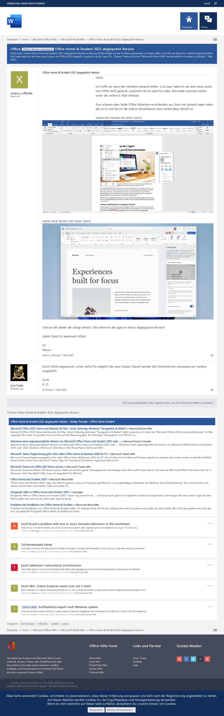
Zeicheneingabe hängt (36, 544)
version (66, 623)
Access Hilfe (95, 668)
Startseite (187, 27)
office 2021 (43, 623)
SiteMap (137, 661)
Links (135, 665)
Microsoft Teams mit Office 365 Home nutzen (36, 466)
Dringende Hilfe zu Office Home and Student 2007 (39, 492)
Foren (204, 27)
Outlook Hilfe (96, 672)
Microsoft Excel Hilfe (84, 530)
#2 (212, 389)
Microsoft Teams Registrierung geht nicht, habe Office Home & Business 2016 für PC (59, 454)
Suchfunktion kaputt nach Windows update (60, 607)
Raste (33, 551)
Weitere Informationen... (120, 709)
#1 (212, 355)
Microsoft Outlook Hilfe (86, 614)
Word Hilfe (95, 658)
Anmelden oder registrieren (26, 3)
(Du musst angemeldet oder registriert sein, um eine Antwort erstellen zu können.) (168, 402)
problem (55, 623)
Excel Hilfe (94, 661)
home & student (28, 623)
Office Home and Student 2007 (28, 479)
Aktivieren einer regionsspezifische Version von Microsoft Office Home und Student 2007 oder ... (65, 441)
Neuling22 (35, 530)
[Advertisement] (68, 97)
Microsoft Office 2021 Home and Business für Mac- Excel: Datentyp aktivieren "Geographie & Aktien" (68, 428)
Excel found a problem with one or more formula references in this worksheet (75, 524)
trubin (34, 614)
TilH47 (34, 572)
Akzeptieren (96, 709)
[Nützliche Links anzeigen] (215, 39)
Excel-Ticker (139, 658)
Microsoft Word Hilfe (153, 56)
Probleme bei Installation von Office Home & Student (41, 504)
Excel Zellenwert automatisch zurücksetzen (51, 565)
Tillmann (34, 593)
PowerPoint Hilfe (98, 665)
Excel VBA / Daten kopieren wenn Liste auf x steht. (56, 586)
